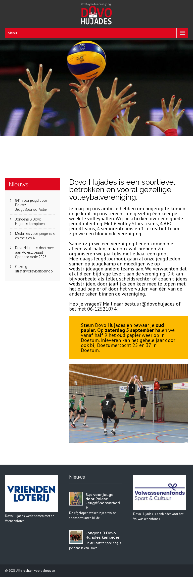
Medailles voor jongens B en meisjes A (35, 236)
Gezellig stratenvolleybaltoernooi (34, 269)
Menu (12, 32)
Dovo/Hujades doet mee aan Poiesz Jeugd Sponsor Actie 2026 (34, 252)
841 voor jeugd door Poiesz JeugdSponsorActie (31, 204)
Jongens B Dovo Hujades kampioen (30, 221)
